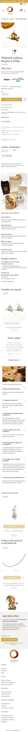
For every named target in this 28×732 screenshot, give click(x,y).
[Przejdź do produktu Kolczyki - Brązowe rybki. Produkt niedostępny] (14, 309)
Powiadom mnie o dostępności (12, 323)
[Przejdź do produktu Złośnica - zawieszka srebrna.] (14, 512)
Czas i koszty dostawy (7, 708)
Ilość (2, 91)
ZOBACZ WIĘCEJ (13, 360)
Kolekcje (12, 18)
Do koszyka (13, 526)
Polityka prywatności (7, 715)
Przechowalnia (5, 696)
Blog (2, 672)
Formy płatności (5, 703)
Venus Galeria (4, 64)
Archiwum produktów (7, 684)
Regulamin (4, 722)
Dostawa (3, 706)
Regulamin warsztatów (7, 717)
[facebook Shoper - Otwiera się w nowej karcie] (19, 1)
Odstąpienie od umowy (7, 719)
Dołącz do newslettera (9, 639)
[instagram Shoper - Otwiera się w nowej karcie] (23, 1)
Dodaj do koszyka (13, 99)
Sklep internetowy (12, 730)
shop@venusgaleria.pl (7, 281)
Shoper (18, 726)
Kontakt (3, 668)
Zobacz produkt (12, 577)
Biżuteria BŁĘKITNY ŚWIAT (21, 18)
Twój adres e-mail (5, 636)
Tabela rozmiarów (6, 680)
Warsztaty (4, 670)
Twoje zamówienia (6, 692)
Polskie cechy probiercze (8, 682)
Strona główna (4, 18)
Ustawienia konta (6, 694)
